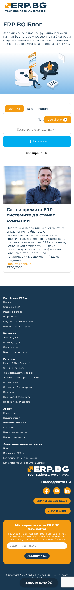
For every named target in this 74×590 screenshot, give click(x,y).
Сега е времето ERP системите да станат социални (31, 215)
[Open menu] (68, 7)
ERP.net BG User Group (52, 501)
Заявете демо (36, 582)
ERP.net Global (57, 510)
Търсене (39, 141)
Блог (31, 109)
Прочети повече (19, 263)
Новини (45, 109)
